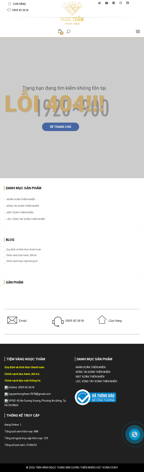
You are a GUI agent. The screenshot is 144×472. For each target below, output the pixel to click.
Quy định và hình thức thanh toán (23, 249)
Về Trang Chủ (60, 127)
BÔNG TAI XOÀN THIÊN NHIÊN (23, 205)
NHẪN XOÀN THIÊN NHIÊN (21, 199)
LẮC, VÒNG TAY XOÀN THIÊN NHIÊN (26, 219)
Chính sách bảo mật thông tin (22, 261)
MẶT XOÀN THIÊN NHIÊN (20, 212)
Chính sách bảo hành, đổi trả (21, 255)
